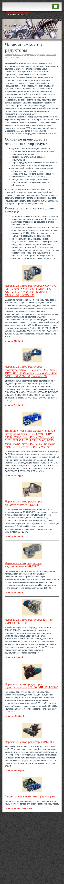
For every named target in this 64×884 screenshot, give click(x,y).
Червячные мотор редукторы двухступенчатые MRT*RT (23, 564)
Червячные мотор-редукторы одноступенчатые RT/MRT (23, 503)
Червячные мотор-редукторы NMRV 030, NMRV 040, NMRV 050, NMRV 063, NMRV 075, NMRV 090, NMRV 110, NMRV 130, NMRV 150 (31, 290)
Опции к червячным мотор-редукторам (30, 796)
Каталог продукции (21, 55)
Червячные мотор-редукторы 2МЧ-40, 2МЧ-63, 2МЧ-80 (29, 621)
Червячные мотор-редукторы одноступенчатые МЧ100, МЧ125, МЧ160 (31, 685)
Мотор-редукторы (37, 55)
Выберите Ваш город (17, 14)
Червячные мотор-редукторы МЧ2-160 (29, 742)
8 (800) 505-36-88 (22, 36)
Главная (8, 55)
